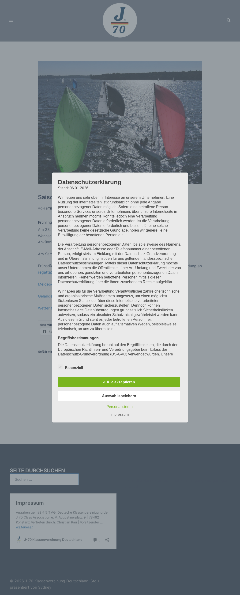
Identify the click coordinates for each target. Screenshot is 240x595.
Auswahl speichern (119, 396)
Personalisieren (119, 406)
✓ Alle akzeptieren (119, 382)
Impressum (119, 414)
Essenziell (74, 368)
